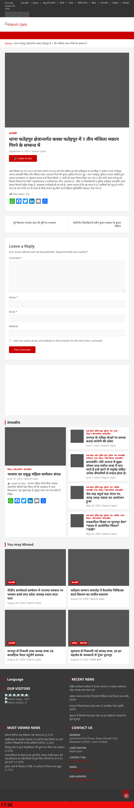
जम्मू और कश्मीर (48, 2)
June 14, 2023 (14, 478)
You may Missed (20, 544)
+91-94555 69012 (79, 760)
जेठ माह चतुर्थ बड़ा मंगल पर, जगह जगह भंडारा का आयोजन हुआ (105, 498)
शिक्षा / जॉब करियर (15, 469)
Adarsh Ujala (39, 151)
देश (111, 431)
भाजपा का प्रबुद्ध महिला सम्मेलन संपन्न (34, 474)
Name (13, 297)
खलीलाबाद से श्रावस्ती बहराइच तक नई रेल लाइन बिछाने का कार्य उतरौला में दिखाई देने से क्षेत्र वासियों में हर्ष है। (34, 741)
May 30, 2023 (93, 505)
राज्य (115, 431)
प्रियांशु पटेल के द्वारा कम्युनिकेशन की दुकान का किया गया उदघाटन (35, 747)
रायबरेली (11, 643)
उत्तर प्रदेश (24, 2)
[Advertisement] (67, 390)
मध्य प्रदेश (104, 2)
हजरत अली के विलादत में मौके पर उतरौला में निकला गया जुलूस (33, 766)
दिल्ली (62, 2)
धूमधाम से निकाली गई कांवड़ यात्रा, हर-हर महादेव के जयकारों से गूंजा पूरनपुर (96, 653)
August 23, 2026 (16, 659)
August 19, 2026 (79, 659)
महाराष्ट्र (115, 2)
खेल (96, 455)
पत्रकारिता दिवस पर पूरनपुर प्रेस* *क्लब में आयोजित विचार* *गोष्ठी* (106, 526)
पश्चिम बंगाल (82, 2)
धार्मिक (116, 487)
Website (13, 326)
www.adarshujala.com (81, 779)
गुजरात (35, 2)
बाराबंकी (13, 133)
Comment (15, 258)
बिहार (94, 2)
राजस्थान (125, 2)
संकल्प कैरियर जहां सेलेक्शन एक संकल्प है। (24, 734)
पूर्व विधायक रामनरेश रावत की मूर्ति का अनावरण (34, 222)
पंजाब (71, 2)
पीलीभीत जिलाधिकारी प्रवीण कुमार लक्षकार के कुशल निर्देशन (97, 224)
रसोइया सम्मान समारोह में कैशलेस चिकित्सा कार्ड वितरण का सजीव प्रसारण (97, 592)
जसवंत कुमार (95, 659)
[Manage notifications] (126, 795)
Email (13, 311)
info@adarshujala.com (82, 770)
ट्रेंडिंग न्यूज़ (99, 431)
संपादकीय (13, 422)
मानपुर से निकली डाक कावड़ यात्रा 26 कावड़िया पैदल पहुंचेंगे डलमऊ (30, 653)
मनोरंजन (89, 458)
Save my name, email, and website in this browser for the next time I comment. (58, 340)
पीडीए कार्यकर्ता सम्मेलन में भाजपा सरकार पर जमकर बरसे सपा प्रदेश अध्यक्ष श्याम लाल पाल (35, 594)
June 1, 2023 (93, 445)
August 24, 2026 (16, 602)
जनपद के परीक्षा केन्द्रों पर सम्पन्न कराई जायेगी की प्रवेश (106, 439)
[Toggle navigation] (9, 35)
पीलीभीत (83, 643)
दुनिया (106, 431)
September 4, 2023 (19, 151)
